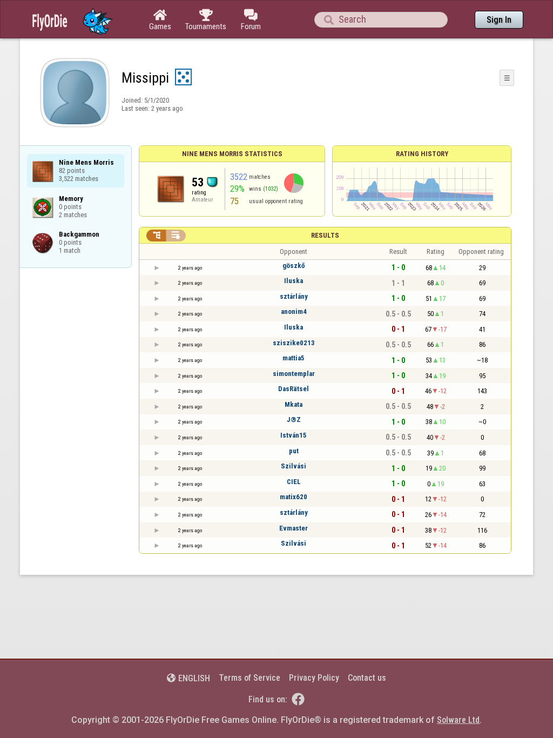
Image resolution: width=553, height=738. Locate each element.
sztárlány (294, 296)
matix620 (293, 497)
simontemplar (294, 374)
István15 (293, 435)
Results (325, 235)
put (294, 451)
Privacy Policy (314, 678)
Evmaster (293, 528)
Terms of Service (249, 678)
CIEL (294, 482)
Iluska (293, 281)
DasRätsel (293, 389)
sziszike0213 (294, 343)
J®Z (294, 419)
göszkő (293, 265)
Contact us (367, 678)
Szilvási (293, 466)
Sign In (499, 20)
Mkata (293, 404)
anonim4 (294, 311)
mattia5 (293, 358)
